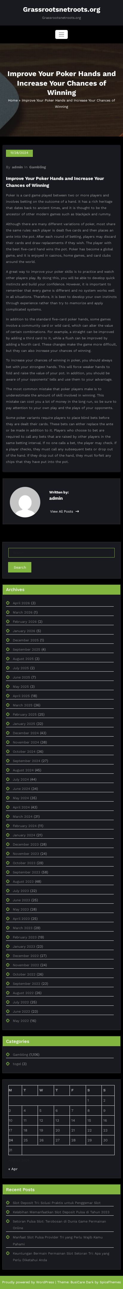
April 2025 (21, 696)
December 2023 (26, 844)
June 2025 (21, 677)
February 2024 (25, 826)
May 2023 (21, 909)
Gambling (37, 167)
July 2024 (21, 779)
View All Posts (62, 512)
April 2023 (21, 919)
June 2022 (21, 1012)
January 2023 (24, 947)
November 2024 (26, 742)
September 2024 (26, 761)
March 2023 (23, 928)
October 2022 (24, 974)
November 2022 (26, 965)
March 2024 (23, 817)
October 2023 (24, 863)
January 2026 (24, 631)
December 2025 (26, 640)
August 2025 (23, 659)
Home (13, 100)
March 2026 (23, 612)
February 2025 (25, 715)
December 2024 (26, 733)
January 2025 (24, 724)
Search (20, 567)
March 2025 (23, 705)
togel (17, 1064)
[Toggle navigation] (61, 34)
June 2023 (21, 900)
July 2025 (21, 668)
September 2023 (26, 872)
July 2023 (21, 891)
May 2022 (21, 1021)
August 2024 (23, 770)
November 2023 (26, 854)
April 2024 (21, 807)
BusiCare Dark (81, 1282)
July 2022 (21, 1002)
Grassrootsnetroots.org (61, 9)
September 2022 (26, 984)
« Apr (13, 1169)
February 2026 (25, 622)
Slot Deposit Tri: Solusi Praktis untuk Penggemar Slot (57, 1203)
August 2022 (23, 993)
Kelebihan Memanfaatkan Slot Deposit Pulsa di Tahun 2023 (61, 1212)
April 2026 (21, 603)
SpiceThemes (110, 1282)
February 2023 (25, 937)
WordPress (45, 1282)
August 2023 (23, 882)
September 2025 (26, 650)
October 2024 (24, 752)
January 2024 (24, 835)
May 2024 (21, 798)
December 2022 (26, 956)
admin (17, 167)
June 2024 (21, 789)
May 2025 (21, 687)
